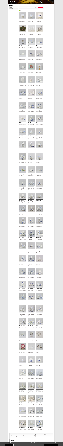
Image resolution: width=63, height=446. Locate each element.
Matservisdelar (38, 402)
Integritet (12, 441)
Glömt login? (11, 8)
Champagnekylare (22, 45)
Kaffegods (21, 110)
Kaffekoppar (21, 148)
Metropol (13, 2)
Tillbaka (21, 10)
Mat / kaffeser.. (22, 377)
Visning (12, 435)
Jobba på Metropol (24, 436)
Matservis (30, 377)
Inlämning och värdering (14, 436)
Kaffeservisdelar (22, 288)
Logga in (49, 1)
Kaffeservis (30, 187)
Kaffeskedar (30, 338)
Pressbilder (34, 435)
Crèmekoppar (30, 45)
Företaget (23, 435)
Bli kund (46, 1)
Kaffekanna (21, 135)
